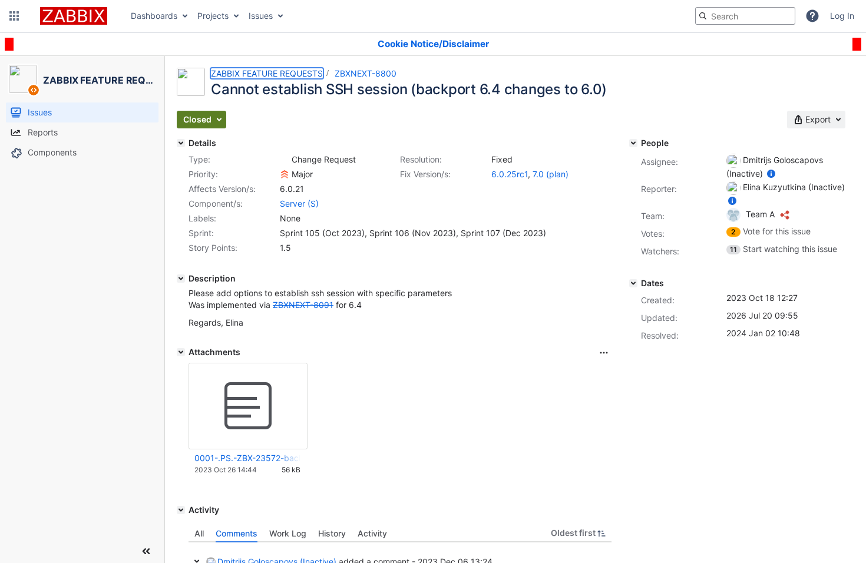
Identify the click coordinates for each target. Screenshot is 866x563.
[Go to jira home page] (73, 16)
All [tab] (199, 533)
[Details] (181, 143)
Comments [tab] (236, 533)
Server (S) (299, 203)
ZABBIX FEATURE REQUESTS (267, 73)
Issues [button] (261, 16)
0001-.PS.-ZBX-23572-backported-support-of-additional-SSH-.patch (247, 458)
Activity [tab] (372, 533)
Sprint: (201, 233)
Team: (653, 216)
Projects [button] (213, 16)
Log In (842, 16)
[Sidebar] (146, 551)
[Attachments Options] (604, 353)
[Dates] (633, 283)
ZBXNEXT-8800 (365, 73)
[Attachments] (181, 352)
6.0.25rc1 (509, 174)
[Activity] (181, 510)
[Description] (181, 278)
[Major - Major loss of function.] (284, 174)
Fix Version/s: (425, 174)
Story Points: (213, 248)
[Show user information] (771, 173)
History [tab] (332, 533)
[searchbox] (745, 16)
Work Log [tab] (287, 533)
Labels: (202, 218)
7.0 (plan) (550, 174)
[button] (14, 16)
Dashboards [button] (154, 16)
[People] (633, 143)
